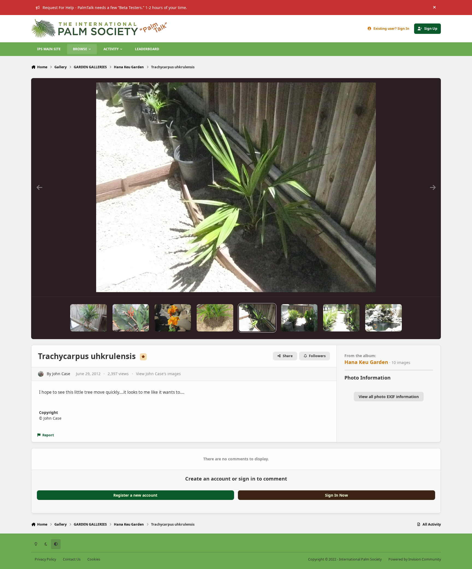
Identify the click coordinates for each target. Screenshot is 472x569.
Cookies (93, 559)
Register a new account (135, 495)
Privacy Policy (45, 559)
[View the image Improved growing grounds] (341, 317)
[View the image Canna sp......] (173, 317)
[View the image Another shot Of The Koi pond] (383, 317)
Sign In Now (336, 495)
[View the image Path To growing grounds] (299, 317)
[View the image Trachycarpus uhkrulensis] (257, 317)
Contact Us (72, 559)
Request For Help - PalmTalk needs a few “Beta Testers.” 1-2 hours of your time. (115, 7)
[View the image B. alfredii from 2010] (215, 317)
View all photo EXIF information (389, 396)
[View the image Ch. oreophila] (88, 317)
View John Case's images (158, 373)
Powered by (414, 559)
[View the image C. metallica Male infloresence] (131, 317)
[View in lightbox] (236, 187)
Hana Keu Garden (366, 362)
